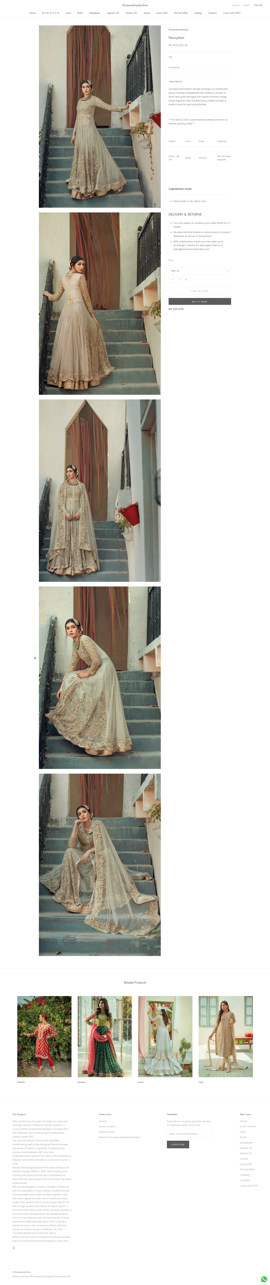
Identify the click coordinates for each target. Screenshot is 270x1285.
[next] (260, 1038)
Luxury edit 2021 (232, 13)
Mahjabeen (94, 13)
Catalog (198, 13)
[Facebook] (176, 259)
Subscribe (178, 1144)
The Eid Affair (181, 13)
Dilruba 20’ (131, 13)
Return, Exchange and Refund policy (119, 1137)
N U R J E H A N (50, 13)
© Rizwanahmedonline (21, 1272)
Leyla (68, 13)
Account (235, 5)
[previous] (9, 1038)
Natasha (21, 1082)
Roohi (80, 13)
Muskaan (82, 1082)
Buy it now (200, 301)
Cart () (258, 5)
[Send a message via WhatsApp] (264, 1279)
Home (32, 13)
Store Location (107, 1126)
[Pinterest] (184, 259)
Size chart (178, 308)
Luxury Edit (162, 13)
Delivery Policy (107, 1132)
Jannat (147, 13)
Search (246, 5)
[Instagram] (13, 1248)
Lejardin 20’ (113, 13)
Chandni (212, 13)
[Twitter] (180, 259)
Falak (201, 1082)
